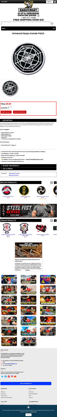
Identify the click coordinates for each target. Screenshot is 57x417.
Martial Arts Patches (13, 175)
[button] (55, 182)
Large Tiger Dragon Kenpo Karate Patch (25, 235)
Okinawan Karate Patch (43, 196)
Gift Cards (31, 392)
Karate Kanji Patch (25, 196)
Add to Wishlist (19, 112)
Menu (3, 28)
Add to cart (6, 112)
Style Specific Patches (14, 173)
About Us (3, 392)
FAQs (30, 395)
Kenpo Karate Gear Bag (43, 234)
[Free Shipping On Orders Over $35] (28, 20)
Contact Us (3, 393)
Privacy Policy (4, 395)
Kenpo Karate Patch (8, 196)
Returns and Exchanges (6, 397)
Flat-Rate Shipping (33, 393)
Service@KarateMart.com (11, 363)
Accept (28, 414)
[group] (8, 191)
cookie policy (33, 411)
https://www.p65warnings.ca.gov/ (34, 159)
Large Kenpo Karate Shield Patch (8, 235)
